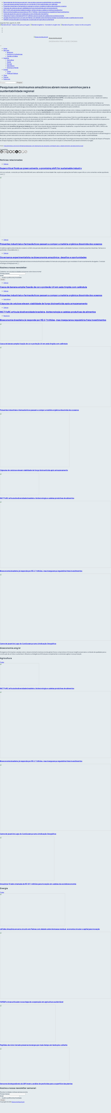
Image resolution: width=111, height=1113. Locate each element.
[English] (45, 25)
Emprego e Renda (12, 68)
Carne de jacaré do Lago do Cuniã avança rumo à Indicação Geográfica (25, 14)
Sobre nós (6, 79)
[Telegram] (13, 151)
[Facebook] (7, 151)
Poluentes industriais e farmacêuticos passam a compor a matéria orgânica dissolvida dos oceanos (35, 6)
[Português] (15, 25)
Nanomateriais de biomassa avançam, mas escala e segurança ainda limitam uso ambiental (32, 2)
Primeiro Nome (4, 273)
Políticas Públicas (12, 73)
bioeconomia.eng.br (55, 38)
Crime (9, 71)
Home (5, 48)
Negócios (10, 52)
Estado (5, 70)
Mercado (6, 50)
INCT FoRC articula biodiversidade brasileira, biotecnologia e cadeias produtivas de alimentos (32, 10)
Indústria (6, 58)
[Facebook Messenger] (10, 151)
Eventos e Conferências (14, 54)
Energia (9, 64)
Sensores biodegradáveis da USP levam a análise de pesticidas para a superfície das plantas (36, 1084)
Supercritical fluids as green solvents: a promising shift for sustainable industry (41, 168)
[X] (16, 151)
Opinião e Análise (12, 56)
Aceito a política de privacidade (12, 277)
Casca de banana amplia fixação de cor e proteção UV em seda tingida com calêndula (30, 4)
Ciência (5, 77)
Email (1, 275)
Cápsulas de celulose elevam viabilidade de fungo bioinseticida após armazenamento (30, 8)
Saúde (9, 62)
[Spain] (76, 25)
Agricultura (10, 60)
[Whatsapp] (4, 151)
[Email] (19, 151)
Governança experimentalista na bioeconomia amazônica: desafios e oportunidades (43, 257)
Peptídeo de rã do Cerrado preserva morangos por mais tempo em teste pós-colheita (33, 1045)
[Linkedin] (1, 151)
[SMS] (22, 151)
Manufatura (10, 66)
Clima (5, 75)
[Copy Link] (25, 151)
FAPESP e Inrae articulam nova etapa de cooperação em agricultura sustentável (28, 20)
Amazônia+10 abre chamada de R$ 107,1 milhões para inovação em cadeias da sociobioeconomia (33, 16)
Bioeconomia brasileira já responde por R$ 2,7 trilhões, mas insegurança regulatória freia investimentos (36, 12)
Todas (2, 662)
